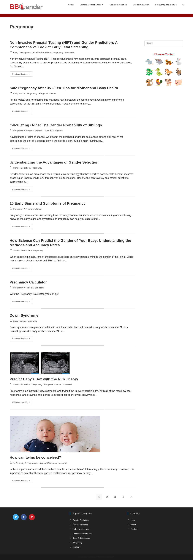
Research (69, 52)
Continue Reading (22, 75)
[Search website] (183, 5)
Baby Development (22, 52)
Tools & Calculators (53, 130)
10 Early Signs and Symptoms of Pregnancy (47, 203)
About (133, 525)
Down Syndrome (24, 315)
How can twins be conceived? (35, 457)
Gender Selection (21, 168)
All (14, 463)
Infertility (76, 547)
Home (133, 520)
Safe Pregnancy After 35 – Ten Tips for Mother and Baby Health (64, 88)
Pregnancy (58, 52)
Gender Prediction (42, 52)
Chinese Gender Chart (82, 534)
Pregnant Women (47, 93)
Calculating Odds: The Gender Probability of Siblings (56, 125)
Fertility (20, 463)
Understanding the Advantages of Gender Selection (54, 162)
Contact (134, 529)
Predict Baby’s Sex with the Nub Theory (44, 379)
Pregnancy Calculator (28, 282)
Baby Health (19, 93)
